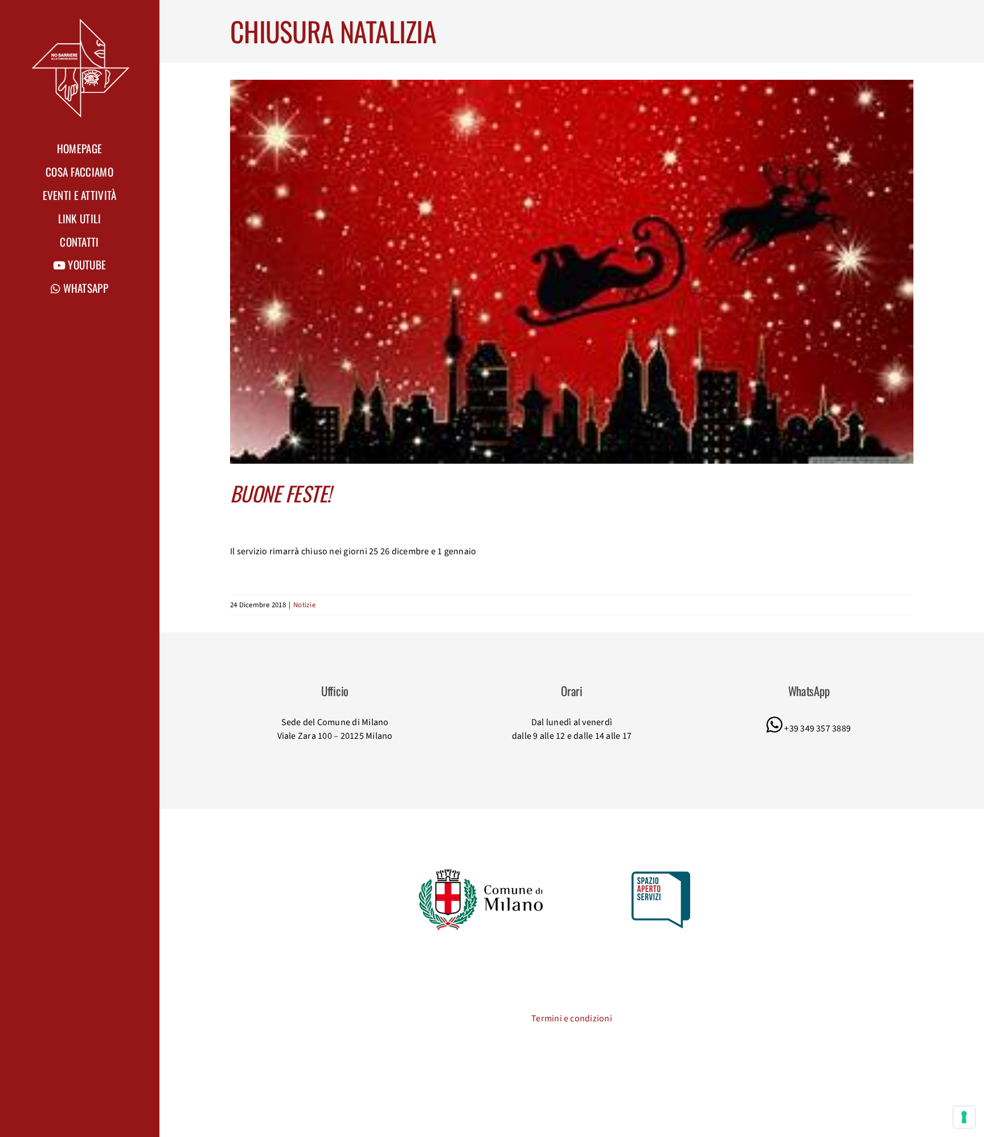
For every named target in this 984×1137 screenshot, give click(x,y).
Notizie (304, 605)
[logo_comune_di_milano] (483, 870)
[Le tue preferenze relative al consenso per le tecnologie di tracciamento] (964, 1117)
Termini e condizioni (571, 1018)
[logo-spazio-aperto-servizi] (661, 876)
